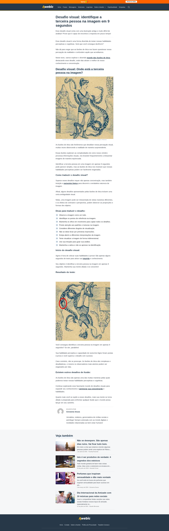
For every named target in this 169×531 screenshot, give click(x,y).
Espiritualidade (112, 7)
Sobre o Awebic (99, 7)
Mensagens (72, 7)
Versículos (81, 7)
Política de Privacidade (89, 525)
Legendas (89, 7)
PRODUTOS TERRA (131, 1)
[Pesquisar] (129, 7)
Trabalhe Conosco (103, 525)
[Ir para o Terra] (84, 2)
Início (59, 7)
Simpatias (122, 7)
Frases (65, 7)
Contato (66, 525)
